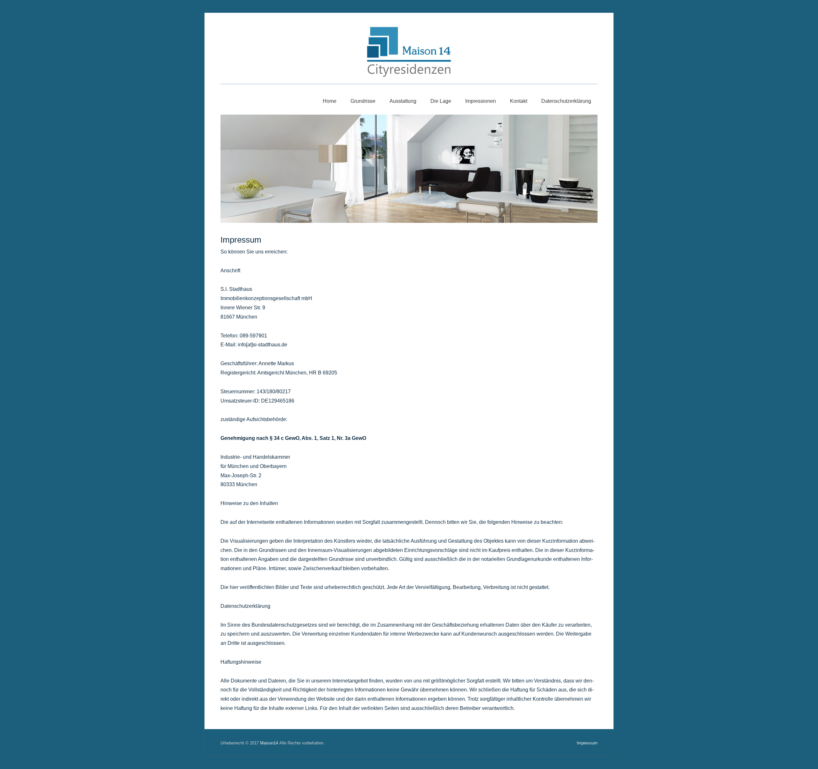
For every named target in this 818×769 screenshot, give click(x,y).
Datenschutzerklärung (566, 101)
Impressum (240, 240)
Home (329, 101)
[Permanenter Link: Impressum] (409, 169)
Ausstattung (403, 101)
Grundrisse (363, 101)
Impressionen (480, 101)
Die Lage (440, 101)
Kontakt (518, 101)
